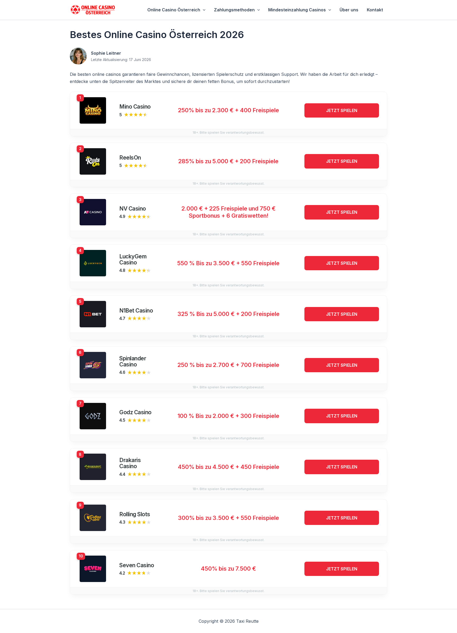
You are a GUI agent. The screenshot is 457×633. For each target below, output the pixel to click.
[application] (202, 10)
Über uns (349, 9)
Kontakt (375, 9)
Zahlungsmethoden (234, 9)
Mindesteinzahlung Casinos (297, 9)
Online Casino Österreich (173, 9)
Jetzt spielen (341, 110)
